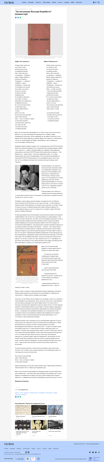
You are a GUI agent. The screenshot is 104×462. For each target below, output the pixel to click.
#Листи (17, 392)
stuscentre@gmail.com (35, 454)
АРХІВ (72, 2)
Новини (54, 2)
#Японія (24, 394)
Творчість (38, 2)
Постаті (60, 2)
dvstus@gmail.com (23, 389)
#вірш (55, 392)
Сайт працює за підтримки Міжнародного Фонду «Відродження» (71, 458)
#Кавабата (42, 392)
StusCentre (79, 2)
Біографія (31, 2)
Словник (66, 2)
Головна (24, 2)
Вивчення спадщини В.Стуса (21, 9)
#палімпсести (34, 392)
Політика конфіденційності (93, 444)
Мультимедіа (46, 2)
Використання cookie (79, 444)
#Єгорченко (49, 392)
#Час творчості (24, 392)
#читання (18, 394)
